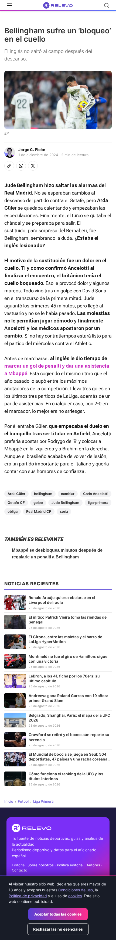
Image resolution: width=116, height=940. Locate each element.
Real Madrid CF (38, 511)
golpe (38, 502)
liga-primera (98, 502)
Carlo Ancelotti (95, 493)
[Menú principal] (9, 5)
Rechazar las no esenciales (58, 929)
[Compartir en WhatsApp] (21, 166)
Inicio (8, 801)
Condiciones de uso (75, 890)
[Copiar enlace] (9, 166)
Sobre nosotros (41, 865)
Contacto (19, 870)
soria (64, 511)
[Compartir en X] (33, 166)
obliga (13, 511)
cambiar (67, 493)
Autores (93, 865)
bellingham (43, 493)
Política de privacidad (28, 896)
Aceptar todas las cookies (58, 914)
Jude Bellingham (65, 502)
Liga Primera (43, 801)
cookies (75, 896)
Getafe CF (16, 502)
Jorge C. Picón (31, 149)
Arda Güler (16, 493)
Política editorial (70, 865)
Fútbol (23, 801)
